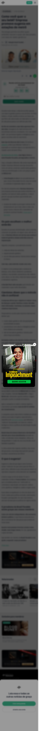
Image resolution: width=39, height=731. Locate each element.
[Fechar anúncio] (34, 344)
